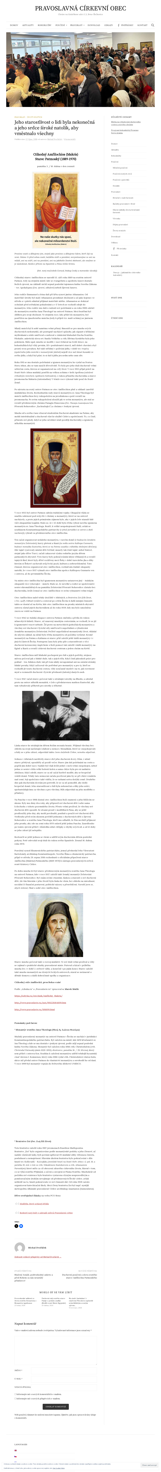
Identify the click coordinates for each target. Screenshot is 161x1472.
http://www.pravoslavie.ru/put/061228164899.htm (40, 1002)
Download (94, 25)
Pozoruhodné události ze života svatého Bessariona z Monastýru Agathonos (25, 1300)
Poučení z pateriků (121, 180)
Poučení (60, 25)
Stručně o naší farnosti (123, 198)
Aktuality (28, 25)
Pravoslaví (76, 25)
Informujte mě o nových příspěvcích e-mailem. (38, 1398)
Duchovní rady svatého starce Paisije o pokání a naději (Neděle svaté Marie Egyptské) (54, 1300)
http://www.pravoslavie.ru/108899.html (34, 1009)
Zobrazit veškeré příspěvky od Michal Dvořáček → (37, 1257)
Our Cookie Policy (59, 1468)
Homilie (116, 186)
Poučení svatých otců (122, 174)
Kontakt (142, 25)
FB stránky (127, 25)
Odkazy (108, 25)
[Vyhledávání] (153, 25)
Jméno (18, 1370)
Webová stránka (22, 1387)
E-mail (18, 1379)
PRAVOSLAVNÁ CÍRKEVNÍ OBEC (80, 8)
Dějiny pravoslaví (120, 224)
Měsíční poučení (120, 168)
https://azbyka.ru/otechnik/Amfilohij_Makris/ (38, 995)
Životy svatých (34, 117)
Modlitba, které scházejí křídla (34, 1203)
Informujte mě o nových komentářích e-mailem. (39, 1394)
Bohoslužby (44, 25)
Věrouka (116, 218)
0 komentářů (69, 139)
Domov (14, 25)
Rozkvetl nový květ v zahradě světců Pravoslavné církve (46, 1212)
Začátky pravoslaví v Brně (124, 204)
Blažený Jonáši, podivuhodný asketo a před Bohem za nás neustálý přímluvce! (33, 1277)
